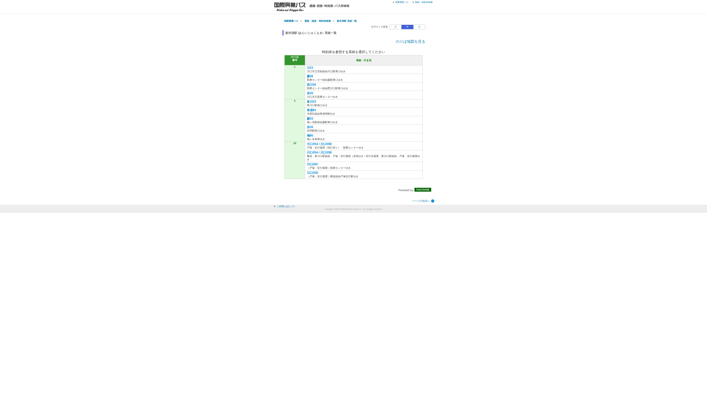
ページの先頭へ (421, 200)
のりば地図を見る (410, 41)
